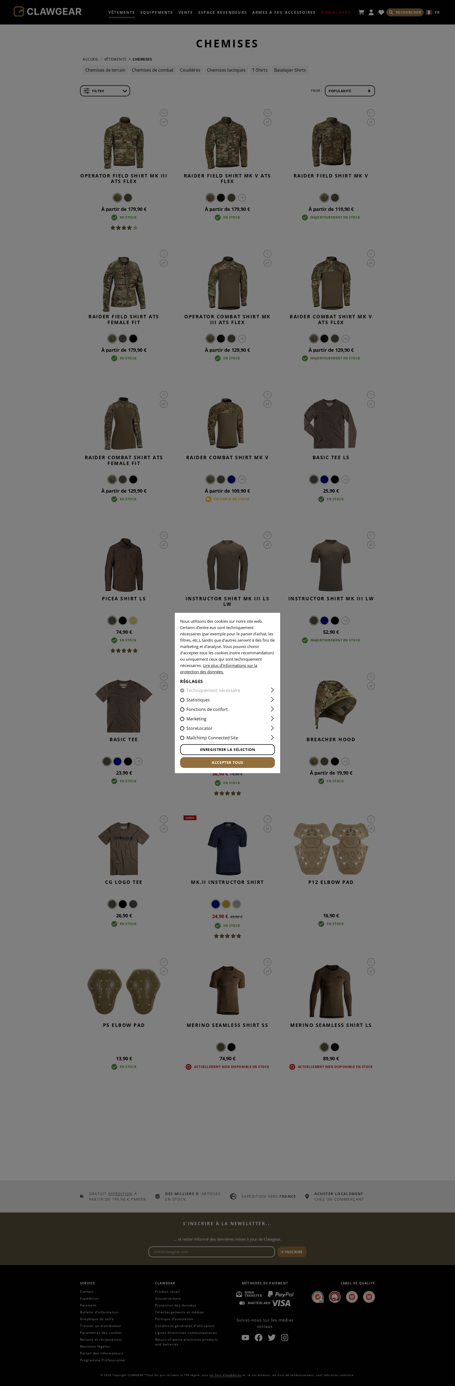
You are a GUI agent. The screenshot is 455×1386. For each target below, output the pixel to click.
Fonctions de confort (207, 709)
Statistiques (198, 700)
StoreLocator (199, 728)
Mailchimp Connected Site (212, 738)
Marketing (196, 719)
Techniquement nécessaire (213, 691)
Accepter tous (227, 762)
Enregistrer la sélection (227, 749)
